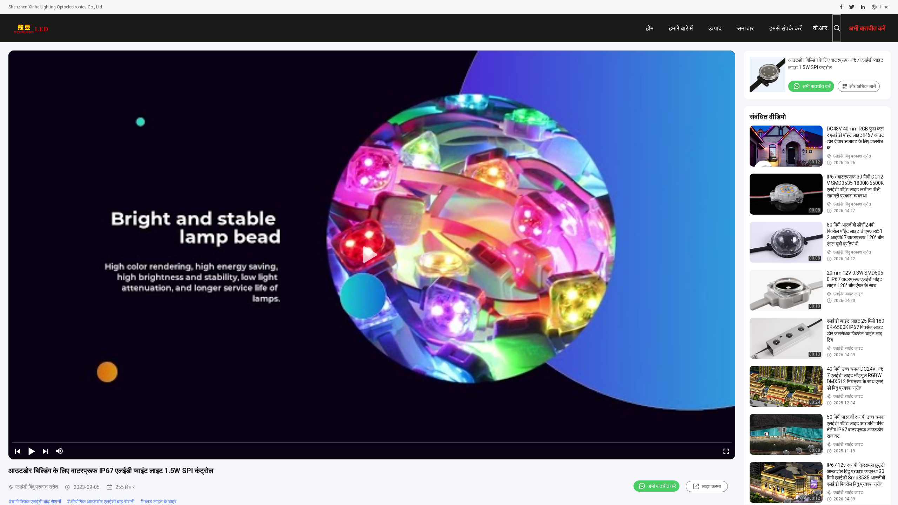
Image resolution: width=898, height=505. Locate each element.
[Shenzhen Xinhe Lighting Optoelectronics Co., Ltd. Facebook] (841, 7)
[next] (46, 451)
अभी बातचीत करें (662, 486)
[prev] (18, 451)
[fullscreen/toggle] (726, 451)
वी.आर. (821, 28)
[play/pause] (32, 451)
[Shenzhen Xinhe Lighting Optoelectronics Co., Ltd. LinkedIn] (863, 7)
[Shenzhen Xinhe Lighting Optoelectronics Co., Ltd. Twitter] (852, 7)
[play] (372, 255)
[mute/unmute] (60, 451)
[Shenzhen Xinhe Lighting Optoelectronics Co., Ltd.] (31, 28)
